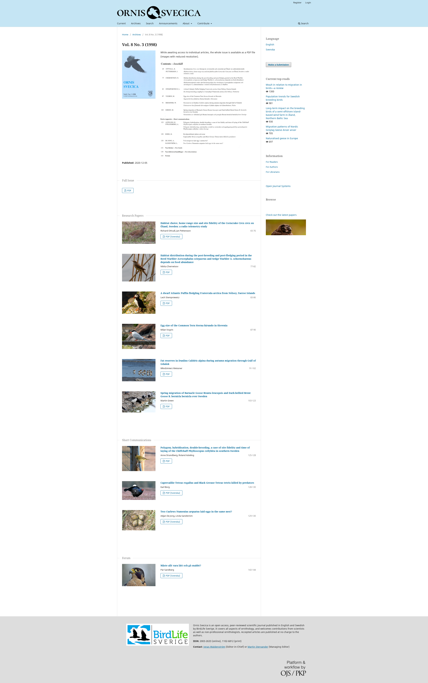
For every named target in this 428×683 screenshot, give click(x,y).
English (270, 44)
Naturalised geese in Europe (282, 138)
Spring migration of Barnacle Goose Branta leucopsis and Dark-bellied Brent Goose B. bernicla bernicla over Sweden (205, 394)
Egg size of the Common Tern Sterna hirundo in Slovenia (193, 325)
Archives (136, 23)
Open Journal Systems (278, 186)
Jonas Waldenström (214, 646)
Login (308, 2)
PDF (129, 190)
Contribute (203, 23)
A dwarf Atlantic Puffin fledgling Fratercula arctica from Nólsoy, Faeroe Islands (207, 293)
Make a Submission (278, 64)
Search (150, 23)
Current (121, 23)
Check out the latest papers (281, 214)
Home (125, 34)
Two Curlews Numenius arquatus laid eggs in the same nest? (196, 511)
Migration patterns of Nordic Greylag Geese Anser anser (282, 128)
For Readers (272, 161)
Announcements (168, 23)
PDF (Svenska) (172, 236)
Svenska (270, 49)
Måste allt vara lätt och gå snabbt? (180, 565)
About (186, 23)
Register (297, 2)
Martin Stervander (258, 646)
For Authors (272, 166)
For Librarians (273, 171)
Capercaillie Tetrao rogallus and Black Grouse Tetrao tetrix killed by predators (207, 482)
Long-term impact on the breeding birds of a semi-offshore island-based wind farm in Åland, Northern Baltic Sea (285, 113)
